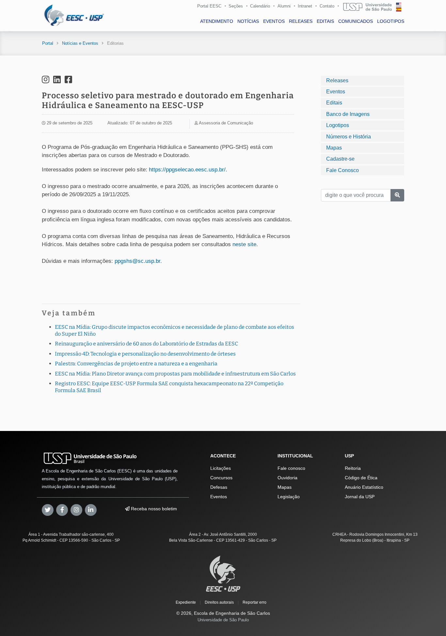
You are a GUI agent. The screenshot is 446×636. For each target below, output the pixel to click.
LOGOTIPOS (390, 21)
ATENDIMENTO (216, 21)
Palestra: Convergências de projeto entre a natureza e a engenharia (136, 363)
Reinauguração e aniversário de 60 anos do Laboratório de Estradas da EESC (146, 344)
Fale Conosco (342, 170)
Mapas (334, 148)
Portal (47, 43)
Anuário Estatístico (364, 487)
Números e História (348, 136)
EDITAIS (325, 21)
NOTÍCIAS (248, 21)
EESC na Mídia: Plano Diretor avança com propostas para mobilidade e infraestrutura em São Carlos (175, 374)
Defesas (218, 487)
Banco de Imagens (348, 114)
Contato (327, 6)
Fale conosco (291, 468)
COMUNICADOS (355, 21)
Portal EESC (209, 6)
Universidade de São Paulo (223, 619)
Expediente (186, 602)
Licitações (220, 468)
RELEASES (300, 21)
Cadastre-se (340, 159)
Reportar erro (254, 602)
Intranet (305, 6)
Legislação (289, 496)
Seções (236, 6)
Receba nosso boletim (153, 508)
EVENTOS (274, 21)
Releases (337, 80)
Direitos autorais (219, 602)
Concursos (221, 477)
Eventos (335, 91)
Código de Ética (361, 477)
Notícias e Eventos (80, 43)
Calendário (260, 6)
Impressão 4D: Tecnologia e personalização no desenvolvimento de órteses (145, 354)
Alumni (284, 6)
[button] (244, 244)
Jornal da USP (359, 496)
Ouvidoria (287, 477)
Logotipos (337, 125)
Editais (334, 102)
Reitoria (353, 468)
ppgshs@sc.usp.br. (138, 261)
